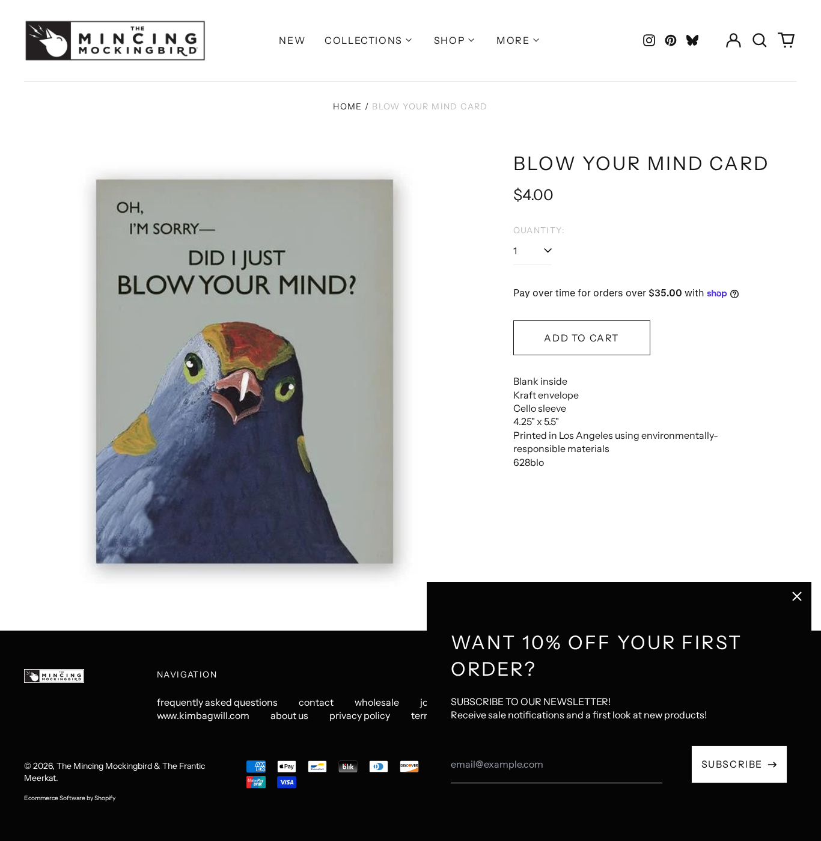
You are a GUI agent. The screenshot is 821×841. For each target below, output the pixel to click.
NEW (292, 40)
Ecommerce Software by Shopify (69, 798)
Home (347, 106)
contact (316, 702)
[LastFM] (692, 40)
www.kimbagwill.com (203, 715)
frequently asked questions (217, 702)
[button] (760, 40)
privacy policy (359, 715)
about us (289, 715)
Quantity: (539, 230)
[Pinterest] (671, 40)
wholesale (377, 702)
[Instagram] (649, 40)
